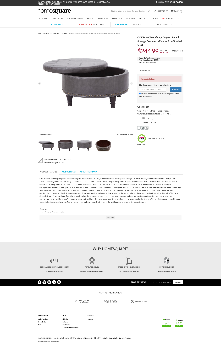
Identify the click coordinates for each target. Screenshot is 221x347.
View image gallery (46, 135)
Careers (90, 319)
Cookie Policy (113, 338)
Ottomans (64, 33)
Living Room (55, 33)
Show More (110, 218)
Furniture (46, 33)
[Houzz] (59, 282)
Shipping (65, 319)
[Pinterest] (49, 282)
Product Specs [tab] (69, 172)
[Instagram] (54, 282)
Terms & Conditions (91, 338)
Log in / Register (43, 319)
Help (39, 325)
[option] (86, 83)
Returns (65, 322)
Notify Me (176, 89)
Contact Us (66, 325)
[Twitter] (44, 282)
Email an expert (150, 119)
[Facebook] (39, 282)
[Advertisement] (110, 229)
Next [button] (131, 83)
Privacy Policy (103, 338)
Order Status (42, 322)
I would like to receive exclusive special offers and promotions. (159, 95)
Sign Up (178, 282)
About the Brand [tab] (88, 172)
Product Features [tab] (48, 172)
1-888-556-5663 (162, 2)
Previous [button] (39, 83)
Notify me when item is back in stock (155, 85)
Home (39, 33)
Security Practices (125, 338)
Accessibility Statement (71, 327)
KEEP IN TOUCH (139, 282)
